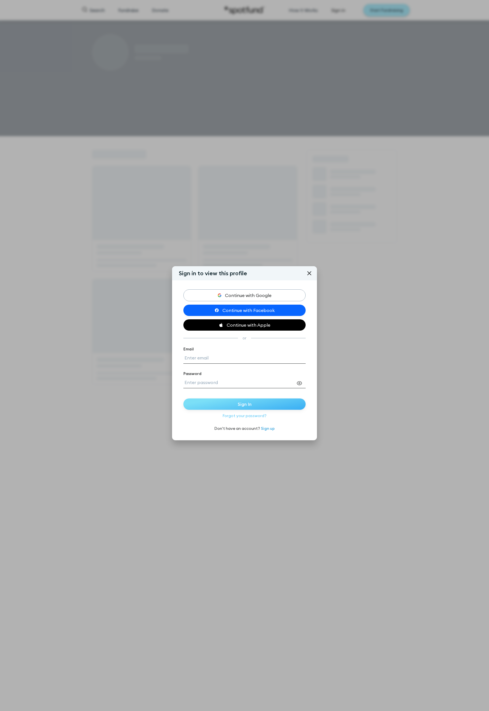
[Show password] (301, 383)
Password (192, 373)
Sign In (245, 404)
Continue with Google (248, 295)
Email (188, 349)
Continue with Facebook (248, 310)
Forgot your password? (244, 415)
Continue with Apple (248, 325)
